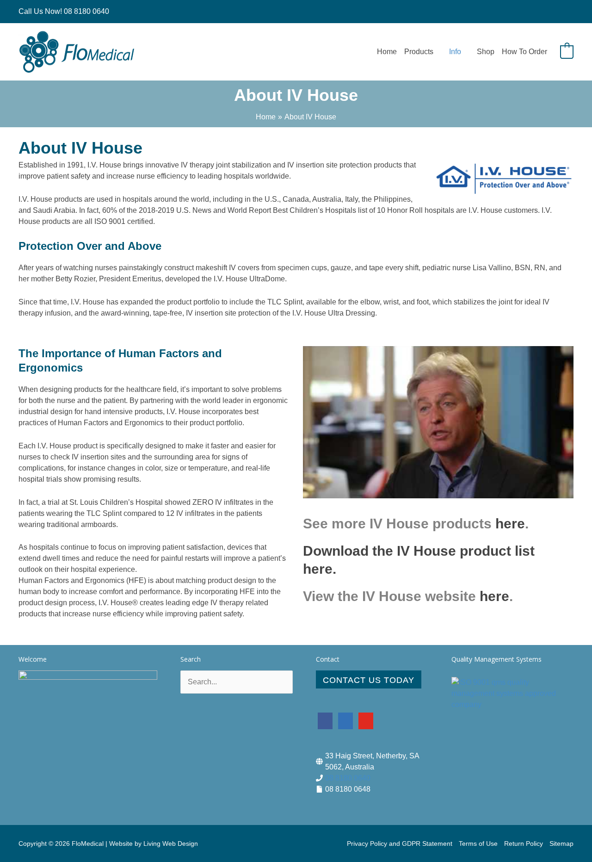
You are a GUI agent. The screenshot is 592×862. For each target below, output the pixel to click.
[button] (437, 52)
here (510, 523)
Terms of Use (478, 843)
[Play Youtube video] (438, 422)
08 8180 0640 (347, 778)
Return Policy (523, 843)
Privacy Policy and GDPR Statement (399, 843)
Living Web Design (170, 843)
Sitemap (561, 843)
